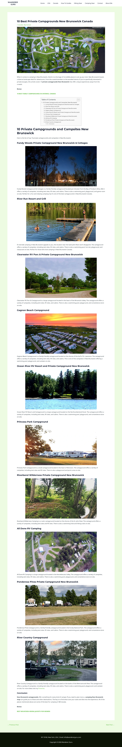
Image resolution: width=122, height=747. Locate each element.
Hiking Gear (78, 3)
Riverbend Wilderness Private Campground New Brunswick (61, 116)
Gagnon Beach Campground (53, 110)
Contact (100, 3)
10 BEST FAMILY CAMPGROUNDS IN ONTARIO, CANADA (36, 94)
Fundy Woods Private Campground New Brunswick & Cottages (62, 104)
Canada (55, 3)
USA (48, 3)
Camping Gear (90, 3)
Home (42, 3)
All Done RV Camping (51, 118)
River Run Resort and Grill (52, 106)
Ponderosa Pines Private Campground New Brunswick (60, 120)
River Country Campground (53, 122)
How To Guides (66, 3)
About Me (109, 3)
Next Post (110, 725)
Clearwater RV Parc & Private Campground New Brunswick (61, 108)
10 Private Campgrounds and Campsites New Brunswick (60, 102)
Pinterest (41, 688)
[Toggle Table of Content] (78, 99)
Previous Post (13, 725)
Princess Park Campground (53, 114)
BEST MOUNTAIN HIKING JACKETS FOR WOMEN (33, 711)
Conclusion (51, 123)
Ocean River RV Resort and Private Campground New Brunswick (63, 112)
